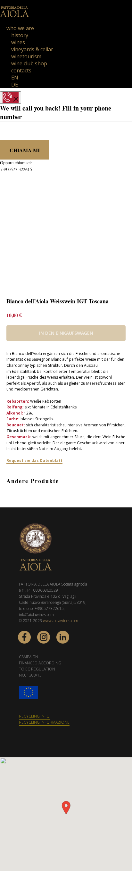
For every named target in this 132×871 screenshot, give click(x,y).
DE (14, 84)
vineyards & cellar (32, 49)
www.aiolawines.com (60, 620)
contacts (21, 70)
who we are (20, 28)
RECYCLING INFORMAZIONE (44, 722)
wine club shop (29, 63)
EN (14, 77)
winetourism (26, 56)
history (19, 35)
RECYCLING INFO (34, 716)
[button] (66, 807)
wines (18, 42)
